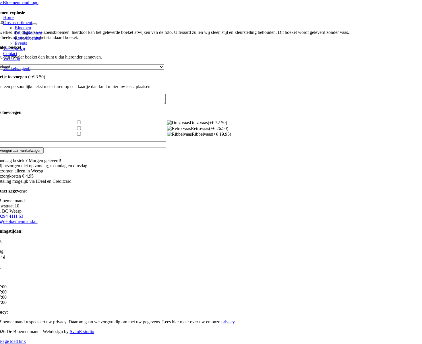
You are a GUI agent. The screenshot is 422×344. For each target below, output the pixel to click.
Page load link (13, 341)
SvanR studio (82, 331)
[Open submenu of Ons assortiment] (34, 24)
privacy (228, 321)
